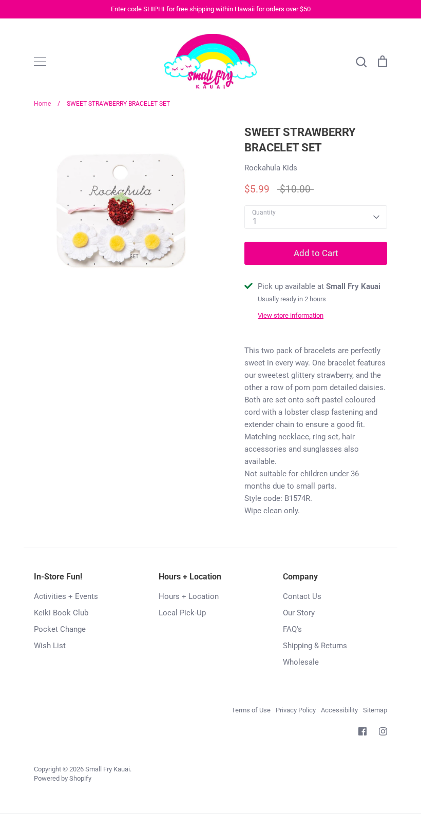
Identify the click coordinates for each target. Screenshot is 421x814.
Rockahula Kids (270, 167)
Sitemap (375, 710)
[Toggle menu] (40, 61)
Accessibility (339, 710)
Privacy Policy (296, 710)
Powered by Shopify (62, 778)
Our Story (299, 612)
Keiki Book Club (61, 612)
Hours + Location (189, 596)
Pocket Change (60, 629)
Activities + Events (66, 596)
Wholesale (301, 662)
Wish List (50, 645)
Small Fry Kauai (107, 769)
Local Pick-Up (182, 612)
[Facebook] (362, 731)
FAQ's (292, 629)
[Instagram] (383, 731)
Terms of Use (251, 710)
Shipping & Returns (315, 645)
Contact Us (302, 596)
